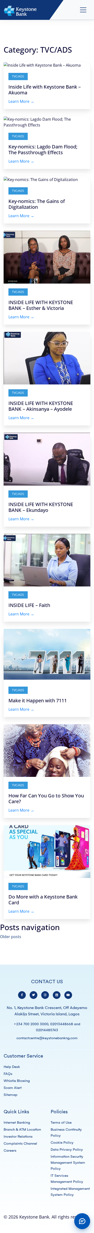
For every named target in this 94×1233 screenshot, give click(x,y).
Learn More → (21, 101)
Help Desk (12, 1067)
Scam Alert (13, 1088)
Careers (10, 1150)
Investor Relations (18, 1136)
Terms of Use (61, 1122)
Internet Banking (17, 1122)
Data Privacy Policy (67, 1149)
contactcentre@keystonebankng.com (47, 1038)
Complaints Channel (20, 1143)
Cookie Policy (62, 1142)
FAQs (8, 1074)
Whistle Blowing (17, 1081)
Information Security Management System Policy (68, 1162)
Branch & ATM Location (22, 1129)
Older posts (10, 936)
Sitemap (10, 1095)
